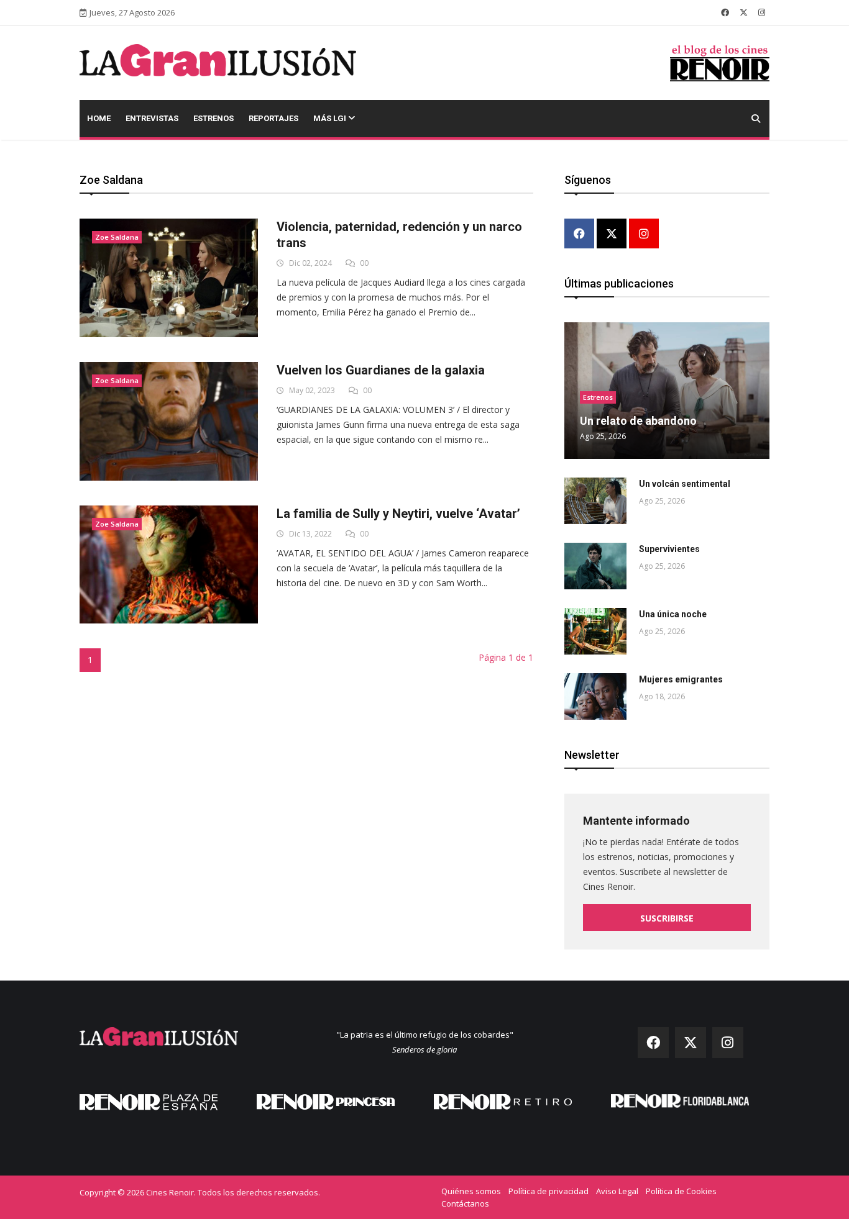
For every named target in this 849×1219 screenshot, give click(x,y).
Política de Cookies (681, 1191)
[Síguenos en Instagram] (761, 12)
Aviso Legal (617, 1191)
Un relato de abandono (638, 420)
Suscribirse (667, 918)
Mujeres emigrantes (681, 679)
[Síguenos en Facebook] (725, 12)
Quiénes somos (471, 1191)
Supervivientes (669, 549)
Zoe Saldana (117, 237)
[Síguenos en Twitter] (744, 12)
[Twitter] (611, 234)
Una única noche (673, 614)
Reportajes (273, 118)
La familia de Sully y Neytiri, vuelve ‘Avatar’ (398, 513)
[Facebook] (579, 234)
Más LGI (330, 118)
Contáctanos (465, 1203)
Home (99, 118)
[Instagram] (644, 234)
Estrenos (213, 118)
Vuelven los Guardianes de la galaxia (381, 370)
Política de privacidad (548, 1191)
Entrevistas (152, 118)
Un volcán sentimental (684, 484)
